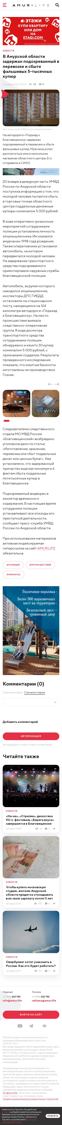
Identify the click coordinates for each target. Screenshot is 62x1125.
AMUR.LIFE (46, 548)
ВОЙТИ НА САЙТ (31, 1014)
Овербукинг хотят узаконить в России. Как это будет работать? (31, 963)
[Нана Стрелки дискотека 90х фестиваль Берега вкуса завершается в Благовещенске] (54, 829)
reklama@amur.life (44, 1000)
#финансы (13, 574)
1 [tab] (6, 421)
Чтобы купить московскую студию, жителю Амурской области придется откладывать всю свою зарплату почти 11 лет (29, 892)
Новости (8, 51)
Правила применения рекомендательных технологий (30, 1099)
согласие (6, 1112)
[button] (44, 1026)
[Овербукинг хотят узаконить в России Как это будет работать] (54, 971)
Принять (52, 1116)
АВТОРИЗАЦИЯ (31, 736)
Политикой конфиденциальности (19, 1120)
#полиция (13, 565)
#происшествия (40, 565)
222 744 (11, 996)
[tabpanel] (17, 403)
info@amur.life (12, 1000)
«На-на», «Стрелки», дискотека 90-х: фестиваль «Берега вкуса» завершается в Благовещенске (30, 819)
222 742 (41, 996)
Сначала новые (13, 692)
